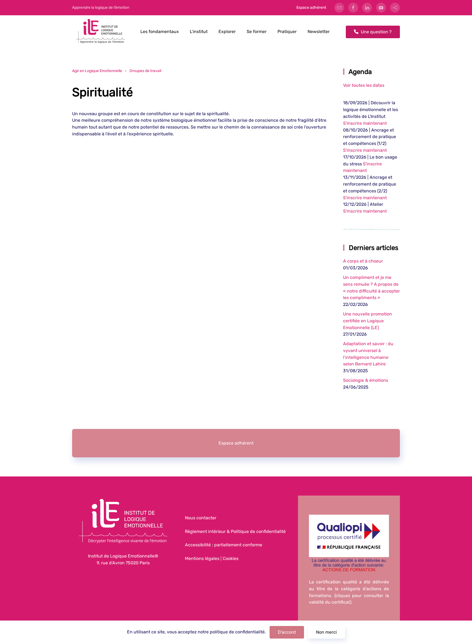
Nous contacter (200, 517)
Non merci (326, 632)
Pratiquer (287, 31)
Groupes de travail (145, 70)
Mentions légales (202, 558)
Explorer (227, 31)
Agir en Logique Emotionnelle (97, 70)
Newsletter (319, 31)
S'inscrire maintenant (365, 123)
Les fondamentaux (159, 31)
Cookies (230, 558)
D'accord (287, 632)
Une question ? (376, 31)
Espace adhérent (311, 7)
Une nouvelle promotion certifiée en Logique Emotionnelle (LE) (367, 320)
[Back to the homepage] (100, 32)
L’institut (199, 31)
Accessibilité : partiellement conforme (223, 544)
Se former (257, 31)
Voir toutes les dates (363, 85)
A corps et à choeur (363, 261)
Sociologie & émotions (365, 380)
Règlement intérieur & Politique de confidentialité (235, 531)
